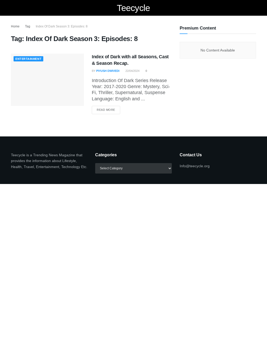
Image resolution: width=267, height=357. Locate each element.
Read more (108, 109)
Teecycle (133, 7)
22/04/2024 (132, 70)
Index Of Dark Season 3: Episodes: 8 (62, 26)
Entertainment (28, 58)
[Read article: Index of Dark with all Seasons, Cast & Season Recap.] (47, 80)
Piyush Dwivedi (107, 70)
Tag (27, 26)
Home (15, 26)
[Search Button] (254, 8)
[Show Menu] (13, 8)
